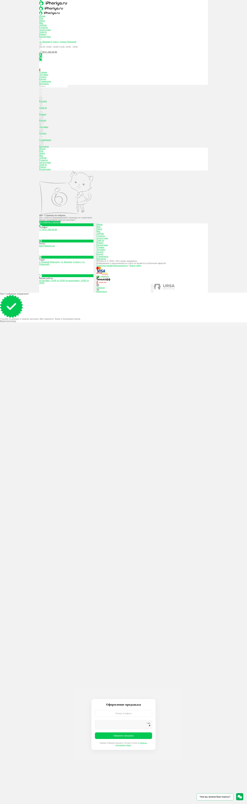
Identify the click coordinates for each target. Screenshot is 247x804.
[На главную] (123, 3)
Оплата (42, 77)
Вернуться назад (8, 321)
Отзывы (43, 72)
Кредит (42, 79)
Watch (42, 20)
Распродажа (45, 36)
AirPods (43, 25)
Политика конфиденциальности (112, 265)
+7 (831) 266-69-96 (48, 52)
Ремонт (42, 34)
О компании (45, 81)
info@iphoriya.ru (47, 246)
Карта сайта (135, 265)
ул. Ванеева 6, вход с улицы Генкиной (57, 42)
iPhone (42, 16)
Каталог (43, 101)
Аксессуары (45, 30)
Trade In (43, 32)
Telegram (100, 287)
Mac (41, 23)
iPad (41, 18)
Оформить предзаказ (123, 735)
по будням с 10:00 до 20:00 (52, 280)
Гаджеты (43, 27)
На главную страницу (49, 222)
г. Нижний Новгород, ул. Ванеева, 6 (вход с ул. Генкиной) (62, 263)
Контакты (44, 83)
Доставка (43, 74)
